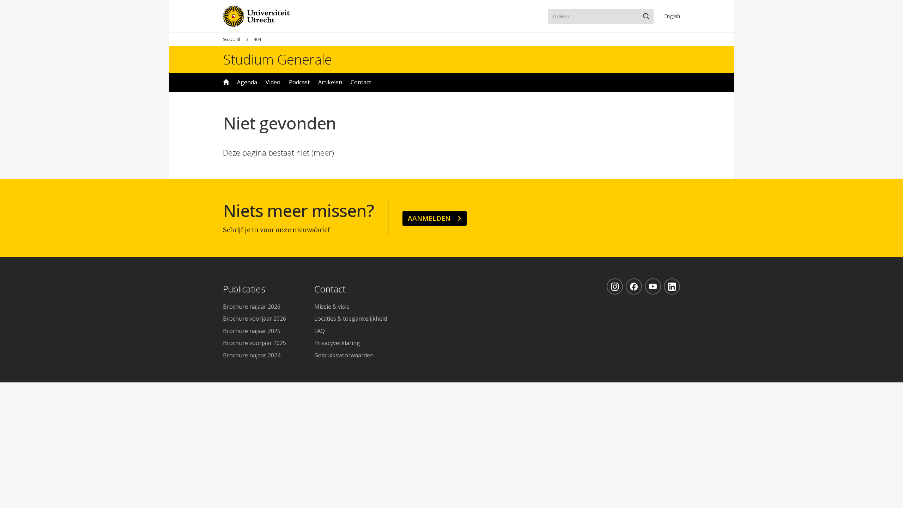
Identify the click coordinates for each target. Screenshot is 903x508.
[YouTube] (653, 286)
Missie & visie (332, 306)
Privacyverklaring (337, 343)
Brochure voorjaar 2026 (254, 318)
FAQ (319, 331)
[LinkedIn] (672, 286)
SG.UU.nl (231, 39)
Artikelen (330, 82)
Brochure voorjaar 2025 (254, 343)
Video (273, 82)
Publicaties (244, 289)
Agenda (247, 82)
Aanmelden (429, 218)
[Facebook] (634, 286)
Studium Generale (277, 59)
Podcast (299, 82)
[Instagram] (615, 286)
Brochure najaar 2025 (251, 331)
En (672, 16)
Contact (361, 82)
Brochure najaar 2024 (251, 355)
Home (226, 82)
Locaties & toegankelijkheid (350, 318)
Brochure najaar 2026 (251, 306)
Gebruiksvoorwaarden (344, 355)
